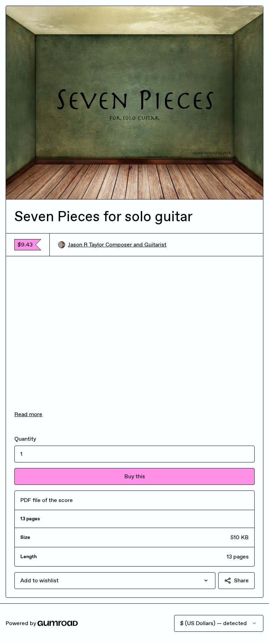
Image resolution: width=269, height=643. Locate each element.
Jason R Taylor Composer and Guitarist (117, 244)
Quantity (25, 438)
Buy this (134, 476)
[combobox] (114, 580)
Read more (28, 414)
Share (241, 580)
